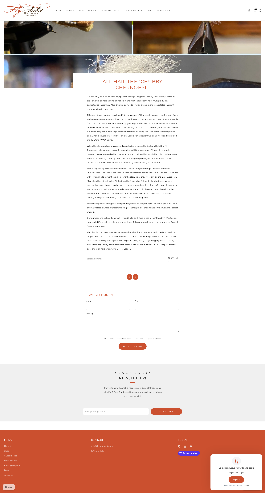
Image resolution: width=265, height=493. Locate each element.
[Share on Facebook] (169, 258)
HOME (58, 10)
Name (88, 301)
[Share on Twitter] (172, 258)
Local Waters (108, 10)
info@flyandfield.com (102, 446)
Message (90, 313)
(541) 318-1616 (97, 451)
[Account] (248, 10)
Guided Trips (86, 10)
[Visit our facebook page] (181, 446)
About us (162, 10)
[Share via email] (177, 258)
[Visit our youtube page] (192, 446)
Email (137, 301)
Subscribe (166, 411)
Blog (150, 10)
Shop (69, 10)
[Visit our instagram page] (187, 446)
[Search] (260, 11)
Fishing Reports (133, 10)
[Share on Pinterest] (174, 258)
